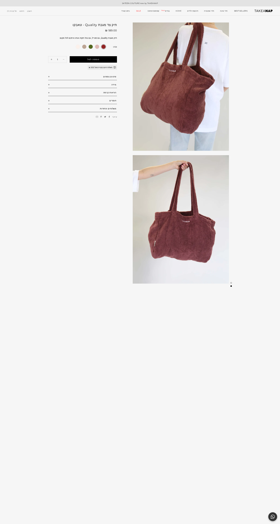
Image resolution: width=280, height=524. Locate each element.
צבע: (115, 46)
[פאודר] (78, 46)
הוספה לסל (93, 59)
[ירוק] (91, 46)
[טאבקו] (103, 46)
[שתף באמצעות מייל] (97, 117)
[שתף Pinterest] (101, 117)
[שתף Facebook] (109, 117)
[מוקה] (84, 46)
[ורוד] (97, 46)
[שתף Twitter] (105, 117)
